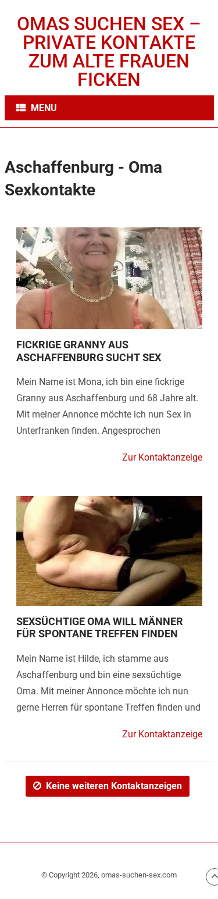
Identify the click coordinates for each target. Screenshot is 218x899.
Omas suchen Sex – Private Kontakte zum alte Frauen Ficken (109, 52)
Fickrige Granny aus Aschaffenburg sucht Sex (88, 350)
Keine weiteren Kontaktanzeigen (114, 785)
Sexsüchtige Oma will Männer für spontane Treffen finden (99, 627)
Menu (44, 107)
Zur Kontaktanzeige (162, 457)
